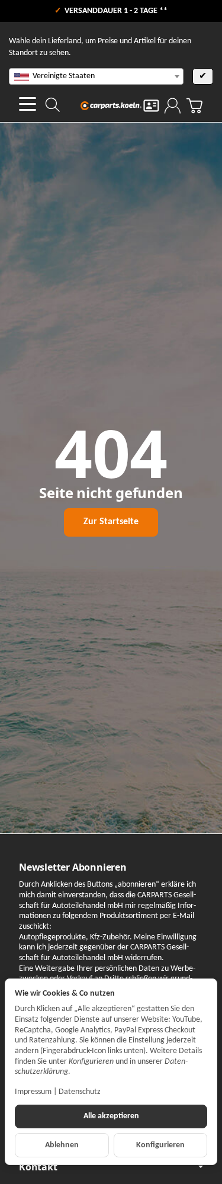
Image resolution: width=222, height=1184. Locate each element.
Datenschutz (80, 1092)
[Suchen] (52, 105)
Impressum (33, 1092)
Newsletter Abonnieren (73, 867)
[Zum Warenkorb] (194, 105)
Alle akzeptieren (111, 1116)
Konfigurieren (160, 1145)
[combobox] (96, 76)
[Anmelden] (172, 105)
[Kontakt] (151, 105)
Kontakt (38, 1167)
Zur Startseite (111, 522)
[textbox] (96, 76)
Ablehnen (62, 1145)
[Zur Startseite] (111, 105)
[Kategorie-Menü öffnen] (27, 104)
